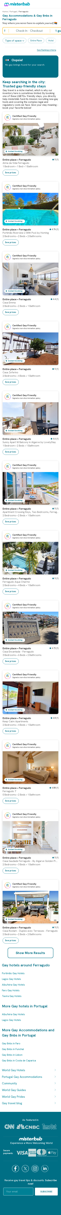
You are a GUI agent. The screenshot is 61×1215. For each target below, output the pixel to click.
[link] (52, 153)
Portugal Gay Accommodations (22, 1077)
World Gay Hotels (13, 1070)
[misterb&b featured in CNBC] (28, 1126)
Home (5, 11)
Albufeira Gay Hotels (13, 984)
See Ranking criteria (46, 50)
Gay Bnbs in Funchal (13, 1049)
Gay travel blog (12, 1103)
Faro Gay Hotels (11, 990)
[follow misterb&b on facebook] (16, 1168)
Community (9, 1083)
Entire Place (36, 40)
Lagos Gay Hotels (11, 979)
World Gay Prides (13, 1096)
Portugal (13, 11)
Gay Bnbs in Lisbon (12, 1055)
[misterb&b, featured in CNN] (9, 1126)
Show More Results (30, 953)
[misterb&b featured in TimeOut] (49, 1126)
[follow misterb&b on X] (26, 1168)
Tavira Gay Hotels (11, 996)
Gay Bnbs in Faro (11, 1043)
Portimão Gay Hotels (13, 973)
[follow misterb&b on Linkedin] (45, 1168)
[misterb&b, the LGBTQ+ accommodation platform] (16, 4)
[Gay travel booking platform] (30, 1138)
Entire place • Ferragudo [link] (17, 159)
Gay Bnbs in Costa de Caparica (19, 1060)
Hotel (51, 40)
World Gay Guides (14, 1090)
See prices (10, 172)
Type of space (13, 40)
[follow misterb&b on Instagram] (35, 1168)
